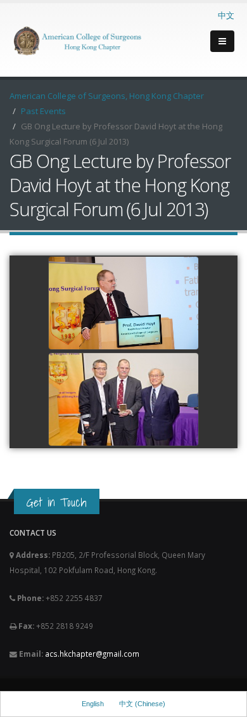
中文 (226, 15)
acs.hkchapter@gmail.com (92, 654)
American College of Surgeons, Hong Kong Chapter (107, 95)
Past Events (43, 111)
